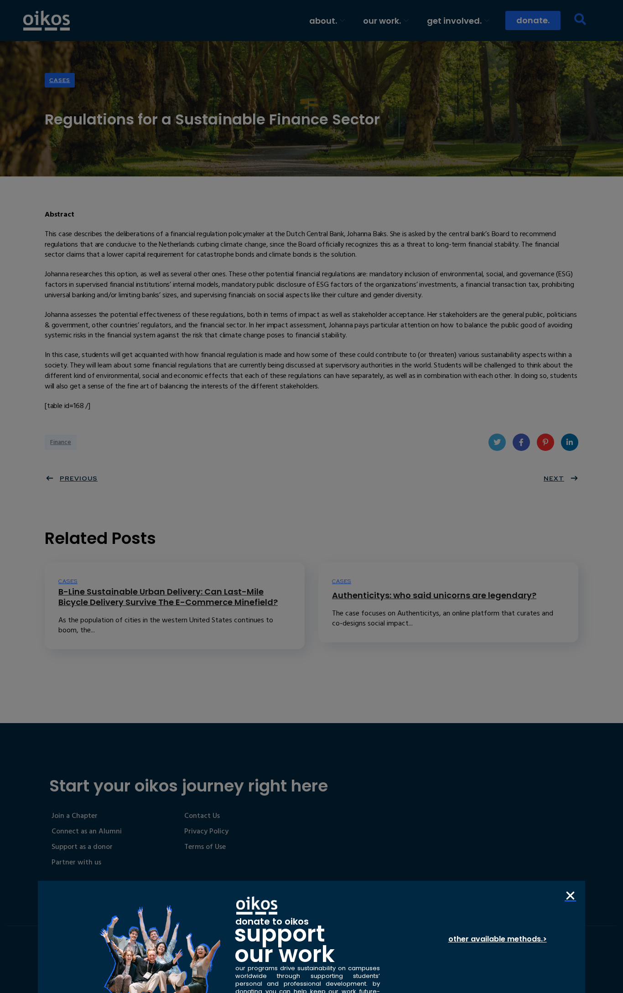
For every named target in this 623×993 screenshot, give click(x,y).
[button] (570, 895)
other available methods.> (497, 939)
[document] (311, 496)
